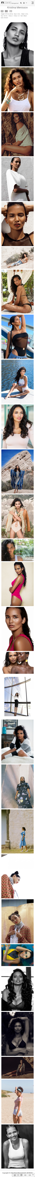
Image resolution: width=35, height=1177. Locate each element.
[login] (26, 3)
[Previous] (26, 1175)
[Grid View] (6, 11)
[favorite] (18, 1175)
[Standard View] (10, 11)
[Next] (29, 1175)
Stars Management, (20, 1173)
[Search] (21, 3)
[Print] (15, 1175)
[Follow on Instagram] (22, 1175)
